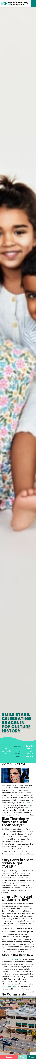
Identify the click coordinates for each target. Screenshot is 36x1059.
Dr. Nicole (15, 959)
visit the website (10, 986)
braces (27, 803)
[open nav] (33, 3)
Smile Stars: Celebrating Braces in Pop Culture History (16, 723)
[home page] (14, 3)
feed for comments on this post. (17, 751)
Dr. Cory (4, 959)
